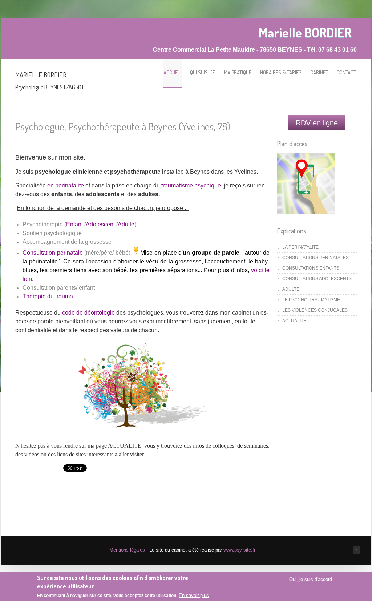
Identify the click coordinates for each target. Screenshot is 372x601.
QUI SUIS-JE (202, 72)
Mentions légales (127, 550)
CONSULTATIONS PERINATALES (315, 257)
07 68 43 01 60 (337, 50)
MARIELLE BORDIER (40, 75)
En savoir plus (194, 595)
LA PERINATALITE (300, 247)
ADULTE (290, 289)
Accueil (172, 72)
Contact (346, 72)
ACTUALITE (294, 320)
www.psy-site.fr (239, 550)
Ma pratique (237, 72)
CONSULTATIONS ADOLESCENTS (317, 278)
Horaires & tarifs (281, 72)
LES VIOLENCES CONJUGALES (315, 310)
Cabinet (319, 72)
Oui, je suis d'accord (310, 579)
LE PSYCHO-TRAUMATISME (311, 299)
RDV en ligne (317, 123)
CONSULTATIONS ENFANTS (310, 268)
